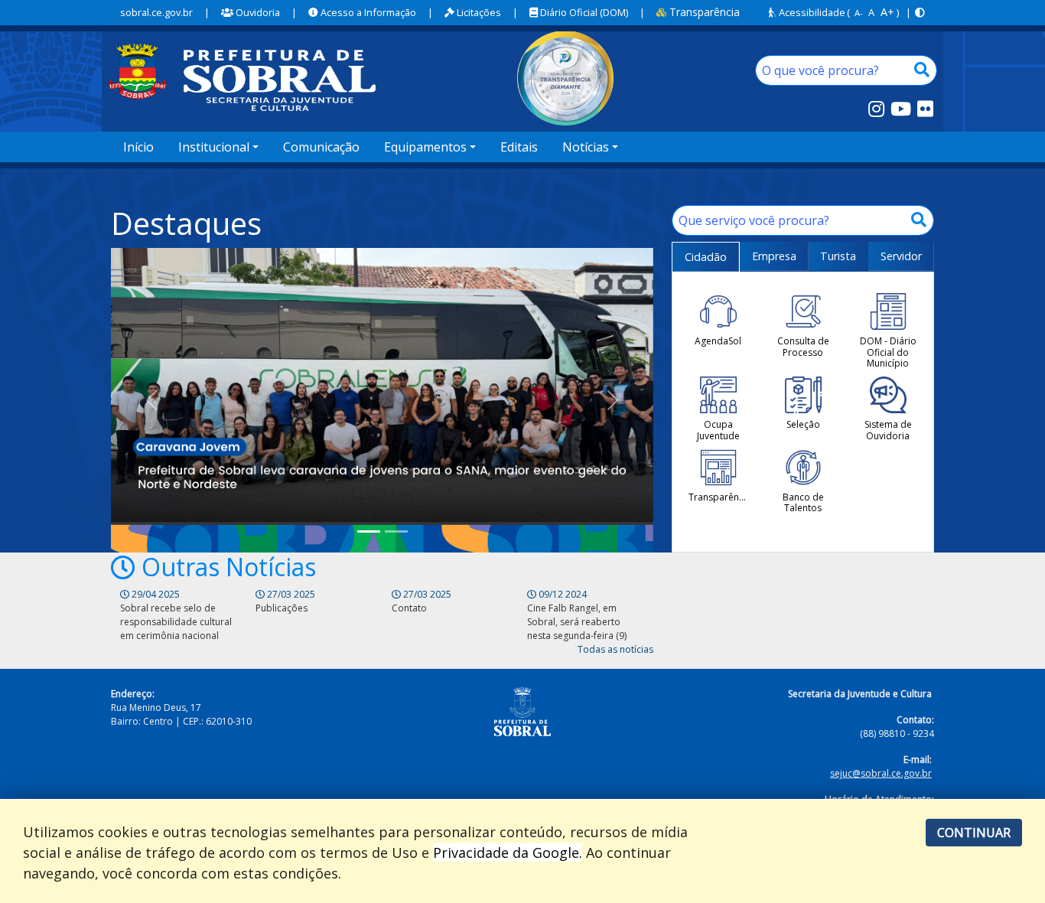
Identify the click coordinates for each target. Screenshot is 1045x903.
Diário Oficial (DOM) (583, 12)
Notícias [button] (585, 147)
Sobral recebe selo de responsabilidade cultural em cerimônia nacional (176, 621)
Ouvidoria (256, 12)
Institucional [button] (213, 147)
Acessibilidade (810, 12)
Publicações (282, 607)
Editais (519, 147)
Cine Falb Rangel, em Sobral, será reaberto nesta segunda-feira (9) (577, 621)
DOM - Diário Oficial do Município (888, 351)
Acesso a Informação (367, 12)
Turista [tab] (838, 256)
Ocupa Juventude (718, 430)
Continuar (974, 832)
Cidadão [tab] (706, 256)
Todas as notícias (615, 649)
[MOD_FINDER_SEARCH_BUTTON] (922, 70)
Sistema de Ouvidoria (888, 430)
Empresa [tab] (774, 256)
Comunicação (321, 147)
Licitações (477, 12)
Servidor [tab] (901, 256)
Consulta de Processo (803, 346)
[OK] (919, 220)
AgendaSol (718, 340)
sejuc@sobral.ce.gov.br (881, 773)
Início (138, 147)
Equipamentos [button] (425, 147)
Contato (409, 607)
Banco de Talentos (803, 502)
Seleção (803, 424)
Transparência (703, 12)
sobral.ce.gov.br (156, 12)
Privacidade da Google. (507, 852)
